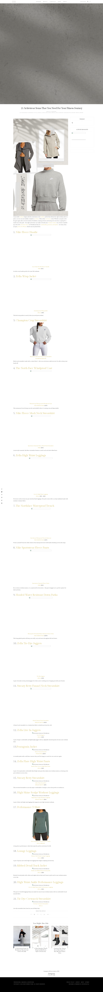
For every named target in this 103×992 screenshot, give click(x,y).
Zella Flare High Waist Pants (33, 761)
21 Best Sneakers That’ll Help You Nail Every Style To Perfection (21, 950)
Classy (43, 112)
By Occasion (23, 112)
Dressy (53, 112)
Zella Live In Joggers (28, 730)
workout (22, 216)
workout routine (52, 222)
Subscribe (83, 1)
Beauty (45, 1)
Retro (73, 112)
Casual (39, 112)
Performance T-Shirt (28, 807)
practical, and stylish (52, 224)
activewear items (24, 224)
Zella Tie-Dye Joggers (29, 643)
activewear (48, 218)
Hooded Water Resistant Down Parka (37, 594)
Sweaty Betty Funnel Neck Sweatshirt (38, 685)
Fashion (38, 1)
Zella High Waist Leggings (31, 455)
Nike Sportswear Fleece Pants (32, 547)
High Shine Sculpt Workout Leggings (38, 792)
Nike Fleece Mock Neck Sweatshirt (35, 413)
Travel (77, 112)
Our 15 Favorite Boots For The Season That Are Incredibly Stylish (59, 950)
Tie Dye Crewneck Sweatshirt (34, 898)
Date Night (48, 112)
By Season (29, 112)
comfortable (44, 224)
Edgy (57, 112)
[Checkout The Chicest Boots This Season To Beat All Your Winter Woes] (40, 937)
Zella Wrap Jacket (26, 276)
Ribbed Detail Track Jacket (32, 865)
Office (70, 112)
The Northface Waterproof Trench (35, 505)
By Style (35, 112)
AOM (14, 1)
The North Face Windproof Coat (34, 368)
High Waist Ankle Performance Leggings (40, 882)
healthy (42, 216)
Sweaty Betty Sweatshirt (30, 777)
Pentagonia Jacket (27, 746)
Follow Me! (51, 975)
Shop (59, 1)
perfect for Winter (21, 226)
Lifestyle (53, 1)
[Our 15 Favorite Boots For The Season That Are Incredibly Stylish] (59, 937)
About (65, 1)
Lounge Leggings (26, 851)
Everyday (61, 112)
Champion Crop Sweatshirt (31, 320)
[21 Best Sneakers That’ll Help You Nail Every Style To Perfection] (21, 937)
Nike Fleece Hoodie (27, 232)
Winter (81, 112)
